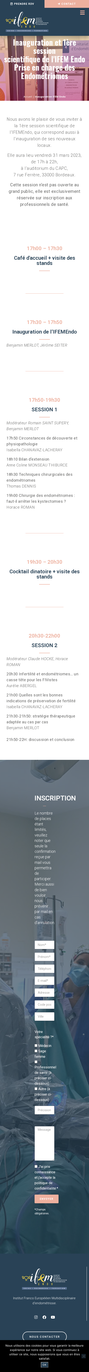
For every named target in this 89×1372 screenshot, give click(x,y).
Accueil (28, 96)
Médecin (44, 1046)
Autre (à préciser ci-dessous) (43, 1094)
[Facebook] (44, 1317)
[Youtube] (53, 1317)
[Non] (83, 1356)
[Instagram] (36, 1317)
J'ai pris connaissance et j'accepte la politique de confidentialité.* (46, 1177)
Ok (45, 1364)
